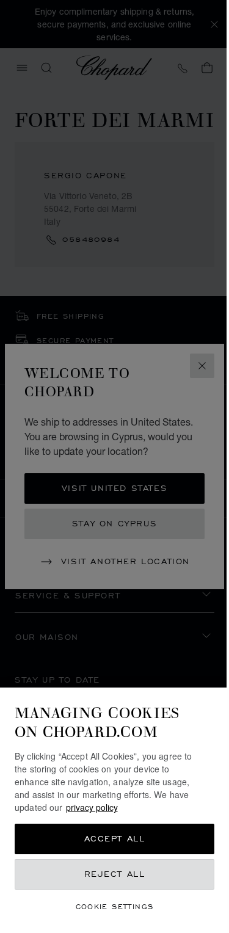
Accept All (114, 838)
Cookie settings (115, 906)
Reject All (114, 874)
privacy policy (92, 807)
